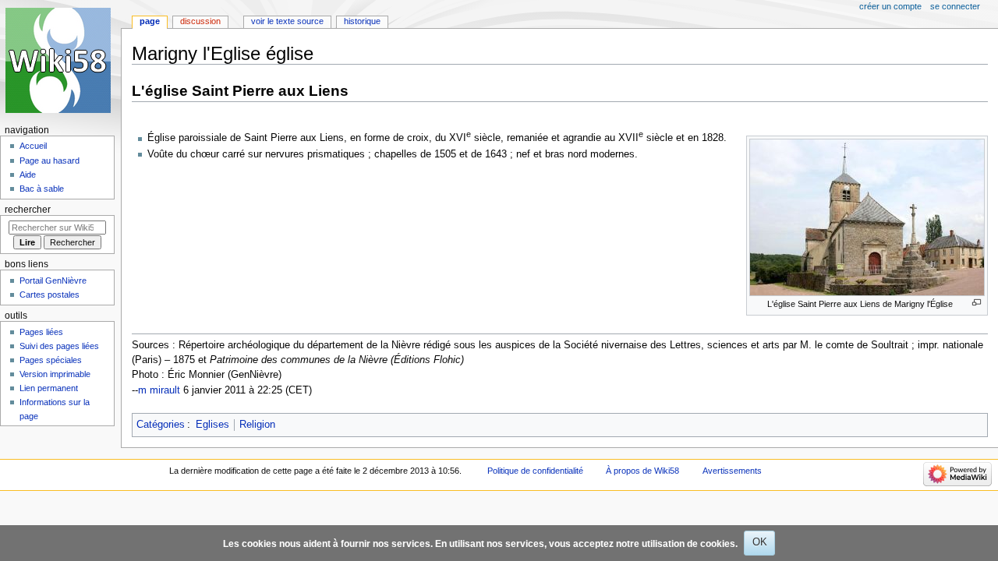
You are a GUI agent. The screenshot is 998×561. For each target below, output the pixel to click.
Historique (362, 21)
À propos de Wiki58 (642, 470)
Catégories (160, 424)
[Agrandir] (976, 302)
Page (150, 21)
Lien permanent (48, 388)
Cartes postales (49, 294)
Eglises (212, 424)
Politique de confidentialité (535, 470)
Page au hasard (49, 160)
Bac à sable (41, 188)
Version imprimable (54, 374)
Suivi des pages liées (59, 346)
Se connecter (955, 6)
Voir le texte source (287, 21)
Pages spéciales (50, 360)
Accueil (33, 145)
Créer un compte (890, 6)
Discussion (200, 21)
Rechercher (28, 209)
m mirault (159, 390)
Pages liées (41, 332)
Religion (257, 424)
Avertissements (732, 470)
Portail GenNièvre (53, 280)
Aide (27, 174)
